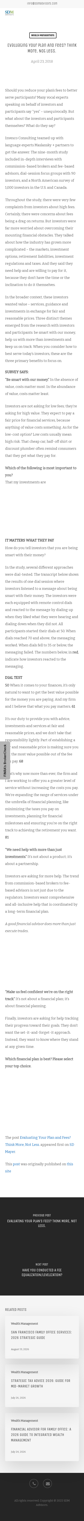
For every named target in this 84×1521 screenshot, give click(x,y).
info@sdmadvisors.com (42, 3)
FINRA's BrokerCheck (5, 760)
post (16, 1164)
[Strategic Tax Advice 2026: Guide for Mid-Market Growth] (42, 1385)
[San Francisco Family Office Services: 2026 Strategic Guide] (42, 1337)
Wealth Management (43, 35)
